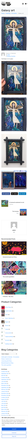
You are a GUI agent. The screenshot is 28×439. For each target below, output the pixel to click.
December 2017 (4, 415)
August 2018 (4, 399)
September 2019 (5, 387)
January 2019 (4, 391)
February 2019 (4, 389)
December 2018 (4, 393)
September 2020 (5, 379)
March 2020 (4, 383)
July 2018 (3, 401)
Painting (9, 56)
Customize (14, 432)
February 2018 (4, 411)
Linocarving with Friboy (6, 361)
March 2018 (4, 409)
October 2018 (4, 397)
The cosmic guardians (6, 365)
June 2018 (3, 403)
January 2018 (4, 413)
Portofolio (13, 56)
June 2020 (3, 381)
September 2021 (5, 373)
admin (8, 54)
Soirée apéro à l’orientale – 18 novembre (10, 357)
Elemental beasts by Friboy (7, 362)
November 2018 (5, 395)
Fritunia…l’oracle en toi (6, 358)
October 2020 (4, 377)
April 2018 (3, 407)
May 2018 (3, 405)
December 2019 (4, 385)
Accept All (14, 429)
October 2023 (4, 371)
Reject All (14, 436)
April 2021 (3, 375)
